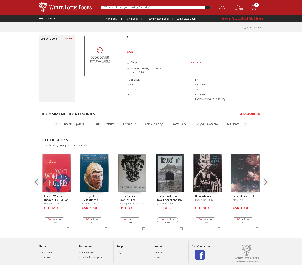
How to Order (46, 252)
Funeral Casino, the (244, 196)
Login (157, 257)
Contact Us (44, 257)
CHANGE (196, 62)
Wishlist (239, 8)
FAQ (119, 252)
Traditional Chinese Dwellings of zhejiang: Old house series (170, 199)
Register (158, 252)
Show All (68, 38)
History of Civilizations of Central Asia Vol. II (92, 199)
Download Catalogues (90, 257)
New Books (112, 18)
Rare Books (132, 18)
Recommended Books (157, 18)
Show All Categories (250, 113)
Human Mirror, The (206, 196)
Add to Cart (56, 220)
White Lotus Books (186, 18)
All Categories (86, 252)
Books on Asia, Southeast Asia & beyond (242, 18)
